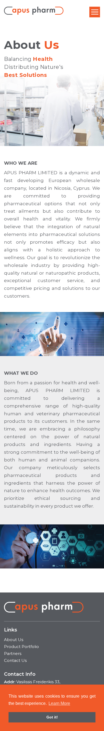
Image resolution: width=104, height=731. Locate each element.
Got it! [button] (52, 717)
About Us (13, 639)
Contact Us (15, 660)
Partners (12, 653)
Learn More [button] (59, 703)
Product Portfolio (21, 646)
